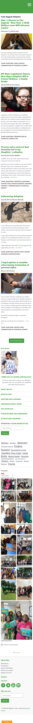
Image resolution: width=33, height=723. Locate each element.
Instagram (18, 685)
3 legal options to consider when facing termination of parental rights (15, 265)
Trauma (11, 463)
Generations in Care (18, 450)
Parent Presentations (7, 459)
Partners (4, 461)
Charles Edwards (17, 200)
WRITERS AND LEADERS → (11, 399)
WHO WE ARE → (7, 394)
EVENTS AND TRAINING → (11, 419)
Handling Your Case (11, 453)
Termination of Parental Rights (14, 65)
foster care (6, 183)
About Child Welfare (7, 668)
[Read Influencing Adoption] (16, 212)
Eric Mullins (16, 155)
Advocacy (22, 442)
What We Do (4, 663)
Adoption (9, 63)
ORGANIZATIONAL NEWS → (12, 404)
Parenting (25, 456)
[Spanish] (3, 473)
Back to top (16, 652)
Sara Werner (16, 85)
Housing (28, 183)
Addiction (4, 443)
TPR (16, 138)
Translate (12, 477)
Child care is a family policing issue (16, 377)
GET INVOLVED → (7, 409)
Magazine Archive (6, 673)
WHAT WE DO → (7, 389)
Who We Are (4, 666)
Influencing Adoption (12, 196)
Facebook (3, 685)
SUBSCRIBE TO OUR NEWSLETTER (14, 423)
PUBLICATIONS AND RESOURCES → (15, 414)
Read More (14, 177)
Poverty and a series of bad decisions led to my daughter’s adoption (15, 149)
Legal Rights (19, 63)
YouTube (13, 685)
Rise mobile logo (10, 6)
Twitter (8, 685)
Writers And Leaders (7, 670)
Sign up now (6, 691)
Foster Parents (18, 183)
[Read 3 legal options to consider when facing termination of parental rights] (16, 283)
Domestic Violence (7, 446)
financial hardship (22, 181)
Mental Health (14, 456)
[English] (2, 473)
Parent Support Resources (20, 458)
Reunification (14, 254)
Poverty (4, 186)
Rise (17, 31)
